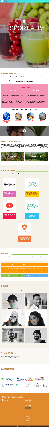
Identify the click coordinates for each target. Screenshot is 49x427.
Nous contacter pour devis (16, 275)
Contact (44, 1)
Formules (37, 1)
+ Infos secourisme (9, 217)
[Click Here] (24, 130)
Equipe (41, 1)
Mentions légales (6, 400)
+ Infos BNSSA (9, 218)
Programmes (32, 1)
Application (27, 416)
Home (18, 1)
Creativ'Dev (31, 426)
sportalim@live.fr (29, 405)
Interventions (27, 1)
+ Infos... (9, 195)
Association (22, 1)
